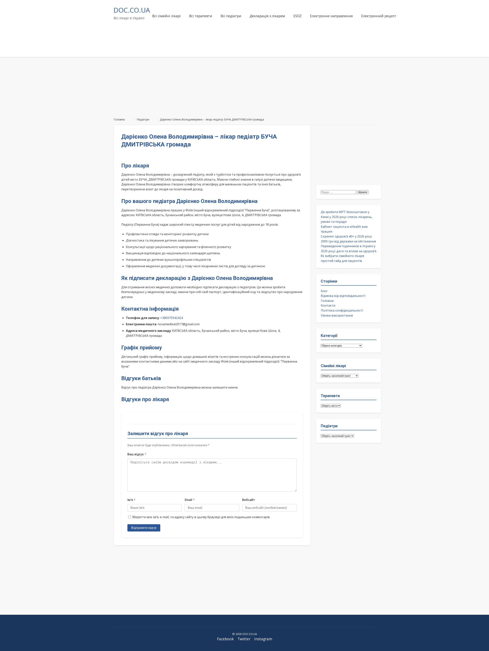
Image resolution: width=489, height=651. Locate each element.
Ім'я (131, 500)
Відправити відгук (143, 527)
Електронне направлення (331, 16)
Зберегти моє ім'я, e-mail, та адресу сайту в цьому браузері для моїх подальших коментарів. (201, 517)
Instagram (263, 638)
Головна (327, 301)
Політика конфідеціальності (342, 310)
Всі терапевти (200, 16)
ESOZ (297, 16)
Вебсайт (248, 500)
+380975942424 (171, 318)
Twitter (244, 638)
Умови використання (337, 315)
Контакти (328, 305)
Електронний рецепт (378, 16)
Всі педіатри (231, 16)
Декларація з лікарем (267, 16)
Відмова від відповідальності (343, 296)
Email (190, 500)
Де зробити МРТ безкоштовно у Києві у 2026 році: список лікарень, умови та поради (346, 217)
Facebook (225, 638)
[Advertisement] (244, 85)
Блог (324, 291)
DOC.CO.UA (132, 10)
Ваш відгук (136, 454)
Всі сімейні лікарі (166, 16)
